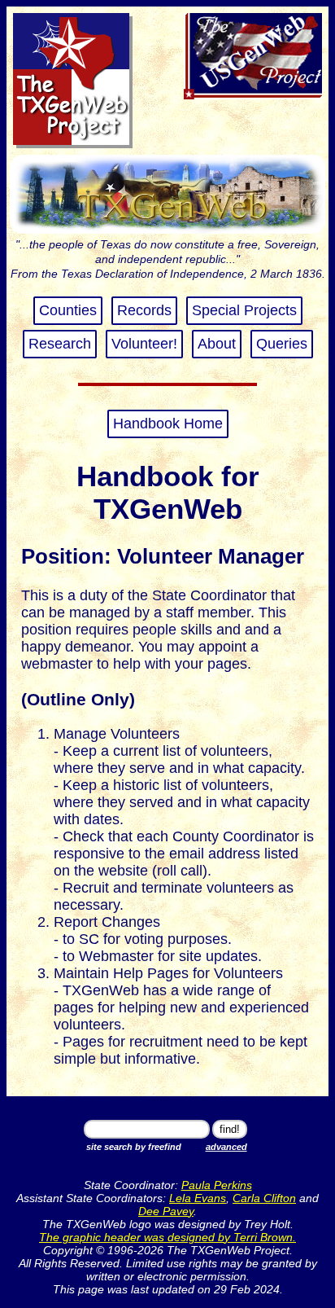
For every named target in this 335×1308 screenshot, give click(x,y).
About (217, 344)
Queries (281, 344)
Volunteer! (144, 344)
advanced (226, 1147)
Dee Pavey (166, 1211)
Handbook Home (168, 423)
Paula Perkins (216, 1185)
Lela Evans (197, 1198)
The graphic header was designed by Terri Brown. (167, 1237)
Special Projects (244, 310)
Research (59, 344)
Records (144, 310)
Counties (68, 310)
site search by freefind (133, 1147)
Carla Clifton (264, 1198)
